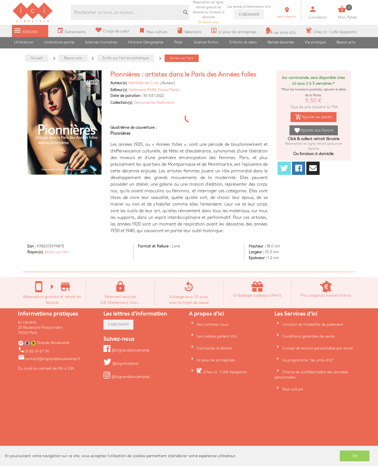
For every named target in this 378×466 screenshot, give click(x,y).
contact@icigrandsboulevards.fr (49, 359)
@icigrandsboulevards (130, 350)
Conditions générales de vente (308, 336)
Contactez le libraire (214, 348)
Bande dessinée (281, 42)
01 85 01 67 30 (33, 351)
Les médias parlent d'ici (217, 336)
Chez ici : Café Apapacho (225, 372)
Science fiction (206, 42)
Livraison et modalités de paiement (312, 324)
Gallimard (137, 90)
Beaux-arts (345, 42)
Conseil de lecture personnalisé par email (317, 348)
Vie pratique (315, 42)
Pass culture (292, 389)
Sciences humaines (101, 42)
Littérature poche (59, 42)
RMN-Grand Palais (163, 90)
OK (355, 456)
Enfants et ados (243, 42)
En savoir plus (208, 12)
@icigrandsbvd (124, 363)
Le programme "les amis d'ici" (308, 360)
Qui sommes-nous (213, 324)
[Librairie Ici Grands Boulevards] (32, 21)
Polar (178, 42)
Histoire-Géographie (145, 42)
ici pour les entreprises (216, 360)
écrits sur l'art (56, 252)
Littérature (23, 42)
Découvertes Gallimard (154, 102)
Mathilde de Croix (143, 83)
